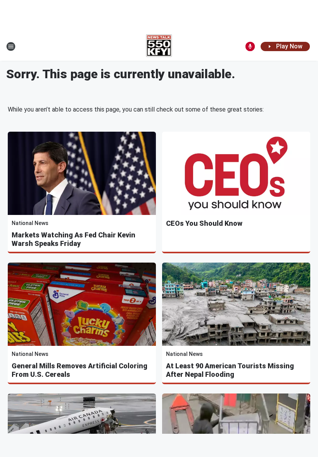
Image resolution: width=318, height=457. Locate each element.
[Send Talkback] (250, 46)
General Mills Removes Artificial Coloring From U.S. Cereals (79, 370)
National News (30, 223)
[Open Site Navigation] (11, 46)
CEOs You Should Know (204, 223)
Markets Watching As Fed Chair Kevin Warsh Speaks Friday (73, 239)
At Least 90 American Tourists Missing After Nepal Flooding (230, 370)
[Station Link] (159, 46)
